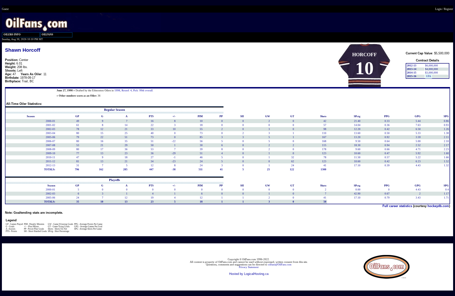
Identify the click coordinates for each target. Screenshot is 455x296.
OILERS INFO (12, 34)
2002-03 (50, 129)
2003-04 (50, 133)
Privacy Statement (249, 267)
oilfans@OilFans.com (279, 264)
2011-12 (50, 161)
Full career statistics (397, 206)
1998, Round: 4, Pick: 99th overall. (133, 90)
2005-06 (50, 137)
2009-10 (50, 153)
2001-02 (50, 125)
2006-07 (50, 141)
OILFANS (47, 34)
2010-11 (50, 157)
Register (448, 9)
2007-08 (50, 145)
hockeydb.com (438, 206)
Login (438, 9)
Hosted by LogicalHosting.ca (248, 274)
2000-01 (50, 121)
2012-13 (50, 165)
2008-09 (50, 149)
